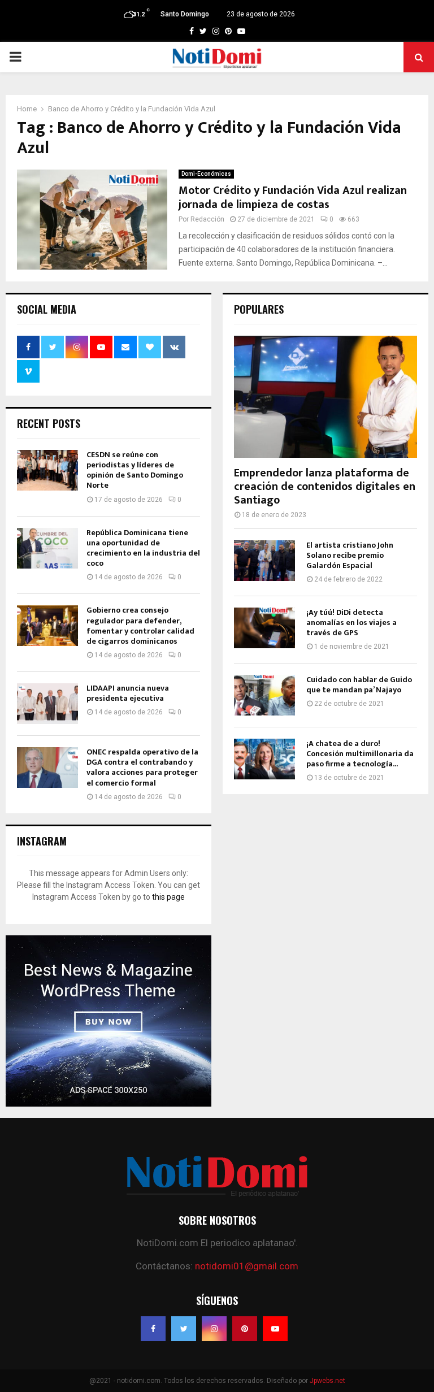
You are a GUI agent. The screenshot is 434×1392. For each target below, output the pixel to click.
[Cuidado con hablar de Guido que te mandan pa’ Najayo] (264, 695)
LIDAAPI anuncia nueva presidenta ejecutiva (127, 693)
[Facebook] (153, 1328)
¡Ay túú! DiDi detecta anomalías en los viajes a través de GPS (351, 622)
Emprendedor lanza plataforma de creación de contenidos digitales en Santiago (324, 486)
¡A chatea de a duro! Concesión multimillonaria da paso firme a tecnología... (360, 753)
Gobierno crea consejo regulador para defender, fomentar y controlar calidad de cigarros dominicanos (140, 626)
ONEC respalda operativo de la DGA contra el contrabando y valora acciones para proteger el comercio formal (142, 767)
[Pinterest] (244, 1328)
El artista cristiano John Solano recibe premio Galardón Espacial (349, 555)
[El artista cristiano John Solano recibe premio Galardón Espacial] (264, 560)
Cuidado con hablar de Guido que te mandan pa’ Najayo (359, 684)
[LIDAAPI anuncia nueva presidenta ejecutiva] (47, 703)
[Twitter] (183, 1328)
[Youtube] (275, 1328)
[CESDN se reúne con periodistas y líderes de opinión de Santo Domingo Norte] (47, 470)
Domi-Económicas (206, 174)
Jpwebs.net (327, 1381)
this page (168, 896)
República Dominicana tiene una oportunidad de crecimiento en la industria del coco (143, 548)
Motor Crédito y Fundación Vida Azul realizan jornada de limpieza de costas (293, 197)
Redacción (207, 219)
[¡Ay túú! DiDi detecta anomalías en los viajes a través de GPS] (264, 628)
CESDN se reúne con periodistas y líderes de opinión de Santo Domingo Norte (134, 470)
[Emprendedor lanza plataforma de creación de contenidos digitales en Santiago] (325, 397)
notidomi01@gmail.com (246, 1266)
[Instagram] (214, 1328)
